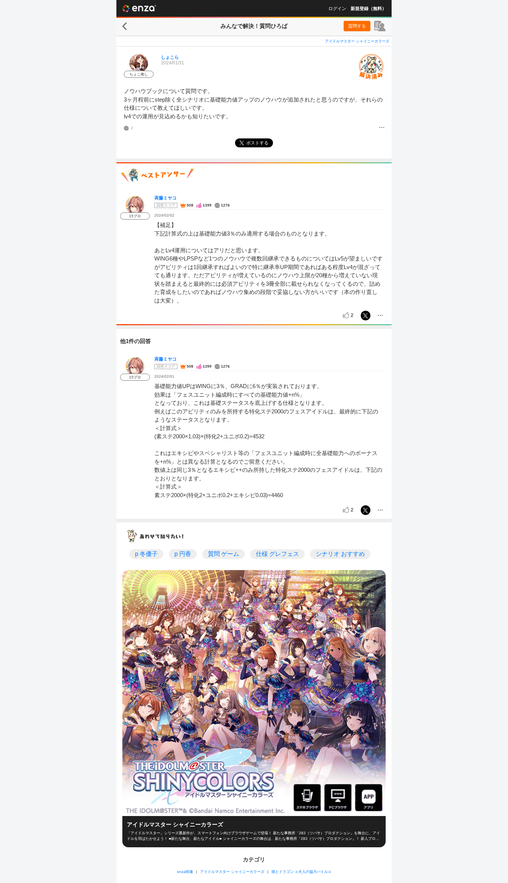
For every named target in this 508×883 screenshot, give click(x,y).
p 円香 (182, 554)
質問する (357, 26)
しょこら (170, 57)
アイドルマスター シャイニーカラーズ (357, 41)
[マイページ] (380, 26)
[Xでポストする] (365, 315)
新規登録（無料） (368, 8)
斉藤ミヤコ (165, 198)
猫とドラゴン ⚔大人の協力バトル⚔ (301, 872)
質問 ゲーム (223, 554)
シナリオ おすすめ (340, 554)
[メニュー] (381, 128)
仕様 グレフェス (277, 554)
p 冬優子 (146, 554)
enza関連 (185, 872)
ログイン (337, 8)
